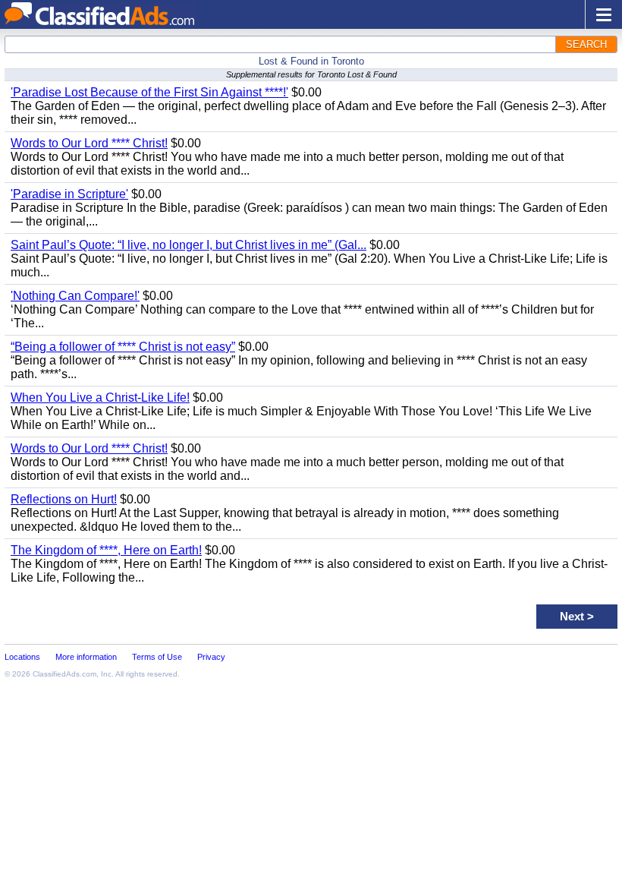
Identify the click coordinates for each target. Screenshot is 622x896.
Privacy (211, 656)
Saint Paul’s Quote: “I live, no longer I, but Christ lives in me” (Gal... (188, 244)
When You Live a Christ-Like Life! (100, 397)
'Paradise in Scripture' (69, 194)
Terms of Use (157, 656)
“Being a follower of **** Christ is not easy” (123, 346)
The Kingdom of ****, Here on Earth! (106, 550)
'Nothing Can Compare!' (75, 295)
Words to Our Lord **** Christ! (89, 143)
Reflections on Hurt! (64, 499)
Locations (22, 656)
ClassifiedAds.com (64, 674)
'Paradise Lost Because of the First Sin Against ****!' (149, 92)
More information (86, 656)
